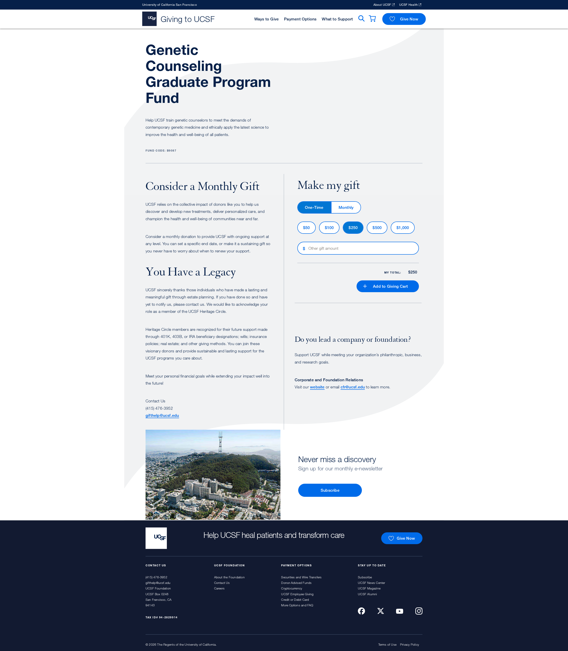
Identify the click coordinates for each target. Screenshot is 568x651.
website (317, 386)
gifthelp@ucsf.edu (162, 415)
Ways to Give (266, 18)
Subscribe (330, 490)
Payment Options (300, 18)
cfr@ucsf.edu (353, 386)
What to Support (337, 18)
